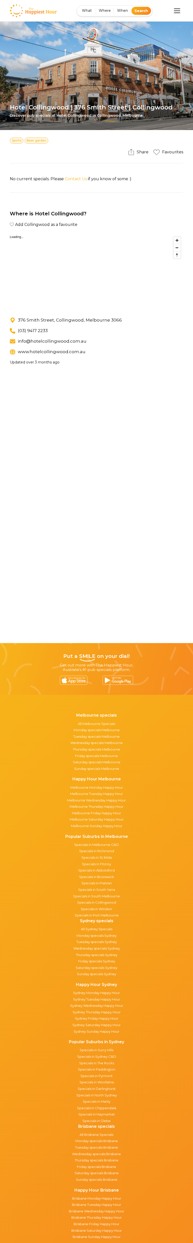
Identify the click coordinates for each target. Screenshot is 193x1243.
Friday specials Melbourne (96, 756)
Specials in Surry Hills (96, 1050)
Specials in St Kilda (96, 857)
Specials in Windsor (96, 909)
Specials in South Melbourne (96, 896)
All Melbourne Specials (96, 724)
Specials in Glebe (96, 1121)
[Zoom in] (177, 240)
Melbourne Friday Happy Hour (96, 813)
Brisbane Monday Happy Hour (96, 1198)
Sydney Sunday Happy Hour (96, 1031)
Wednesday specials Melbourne (96, 743)
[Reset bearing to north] (177, 255)
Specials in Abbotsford (96, 870)
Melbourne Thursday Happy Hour (96, 806)
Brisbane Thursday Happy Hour (96, 1217)
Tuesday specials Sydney (96, 942)
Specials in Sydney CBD (96, 1056)
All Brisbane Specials (96, 1135)
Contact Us (76, 178)
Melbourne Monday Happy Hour (96, 787)
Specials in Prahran (96, 883)
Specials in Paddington (96, 1069)
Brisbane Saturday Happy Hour (96, 1230)
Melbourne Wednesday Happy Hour (96, 800)
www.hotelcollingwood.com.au (51, 351)
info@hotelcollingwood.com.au (52, 341)
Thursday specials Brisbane (96, 1160)
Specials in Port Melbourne (97, 915)
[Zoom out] (177, 247)
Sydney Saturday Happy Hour (96, 1025)
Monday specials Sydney (96, 936)
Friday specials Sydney (96, 961)
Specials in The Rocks (96, 1063)
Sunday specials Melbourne (96, 769)
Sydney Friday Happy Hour (96, 1018)
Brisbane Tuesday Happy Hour (96, 1205)
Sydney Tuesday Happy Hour (96, 999)
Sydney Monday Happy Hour (96, 993)
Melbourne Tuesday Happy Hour (96, 794)
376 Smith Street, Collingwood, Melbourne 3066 (70, 320)
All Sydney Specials (96, 929)
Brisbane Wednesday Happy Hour (96, 1211)
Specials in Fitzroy (96, 864)
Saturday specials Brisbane (97, 1173)
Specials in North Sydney (96, 1095)
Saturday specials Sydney (96, 968)
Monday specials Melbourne (97, 730)
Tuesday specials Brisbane (96, 1147)
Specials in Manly (96, 1101)
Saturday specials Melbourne (96, 762)
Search (141, 11)
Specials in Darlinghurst (97, 1089)
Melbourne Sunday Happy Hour (96, 826)
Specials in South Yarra (96, 890)
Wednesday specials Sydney (96, 948)
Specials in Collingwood (96, 902)
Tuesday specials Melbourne (96, 736)
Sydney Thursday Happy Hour (97, 1012)
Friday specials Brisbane (96, 1167)
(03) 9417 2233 (33, 330)
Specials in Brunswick (96, 877)
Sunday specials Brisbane (96, 1179)
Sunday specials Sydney (96, 974)
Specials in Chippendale (96, 1108)
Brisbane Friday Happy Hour (96, 1224)
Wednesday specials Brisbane (96, 1154)
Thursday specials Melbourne (96, 749)
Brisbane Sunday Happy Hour (97, 1237)
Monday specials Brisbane (96, 1141)
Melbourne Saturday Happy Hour (97, 819)
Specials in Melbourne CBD (96, 845)
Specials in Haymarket (96, 1114)
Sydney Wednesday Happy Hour (96, 1006)
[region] (96, 271)
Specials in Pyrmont (96, 1076)
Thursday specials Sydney (96, 955)
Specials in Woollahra (96, 1082)
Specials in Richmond (96, 851)
